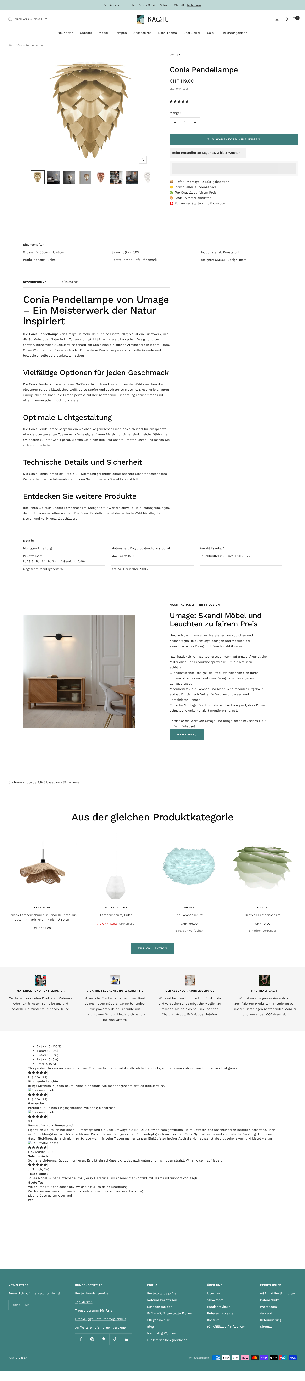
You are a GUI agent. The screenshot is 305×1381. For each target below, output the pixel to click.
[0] (286, 19)
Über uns (214, 1293)
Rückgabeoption (217, 182)
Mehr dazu (194, 5)
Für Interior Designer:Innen (167, 1340)
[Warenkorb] (295, 19)
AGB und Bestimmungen (278, 1293)
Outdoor (86, 33)
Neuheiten (65, 33)
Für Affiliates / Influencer (226, 1327)
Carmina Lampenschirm (262, 915)
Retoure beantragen (162, 1300)
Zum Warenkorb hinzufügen (233, 139)
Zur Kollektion (152, 948)
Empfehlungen (135, 440)
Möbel (103, 33)
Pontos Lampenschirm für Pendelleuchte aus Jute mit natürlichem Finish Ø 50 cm (43, 917)
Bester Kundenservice (91, 1293)
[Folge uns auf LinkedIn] (126, 1339)
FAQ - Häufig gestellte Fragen (169, 1313)
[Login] (277, 19)
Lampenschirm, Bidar (116, 915)
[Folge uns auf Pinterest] (103, 1339)
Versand (266, 1313)
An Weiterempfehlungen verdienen (101, 1327)
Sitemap (266, 1327)
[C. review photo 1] (41, 1090)
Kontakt (213, 1320)
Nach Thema (167, 33)
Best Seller (191, 33)
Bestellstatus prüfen (162, 1293)
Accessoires (142, 33)
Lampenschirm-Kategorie (83, 508)
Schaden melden (159, 1307)
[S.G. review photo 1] (43, 1143)
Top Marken (84, 1302)
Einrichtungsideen (233, 33)
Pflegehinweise (158, 1320)
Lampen (121, 33)
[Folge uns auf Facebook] (81, 1339)
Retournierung (270, 1320)
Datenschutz (269, 1300)
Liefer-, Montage (187, 182)
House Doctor (115, 907)
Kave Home (42, 907)
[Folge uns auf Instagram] (92, 1339)
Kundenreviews (218, 1307)
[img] (37, 1073)
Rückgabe (70, 282)
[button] (180, 101)
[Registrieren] (54, 1305)
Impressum (268, 1307)
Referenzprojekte (220, 1313)
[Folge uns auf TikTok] (115, 1339)
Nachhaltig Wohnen (161, 1333)
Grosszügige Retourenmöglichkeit (100, 1319)
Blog (150, 1327)
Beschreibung (35, 282)
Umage (175, 54)
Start (11, 45)
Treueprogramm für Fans (93, 1310)
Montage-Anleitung (37, 548)
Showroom (218, 203)
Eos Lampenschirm (189, 915)
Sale (210, 33)
